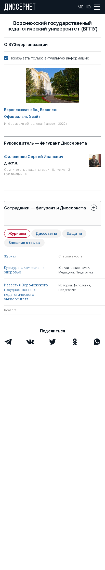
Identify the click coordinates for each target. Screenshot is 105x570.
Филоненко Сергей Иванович (33, 156)
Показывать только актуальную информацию (49, 58)
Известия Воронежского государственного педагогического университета (26, 292)
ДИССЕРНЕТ (20, 7)
